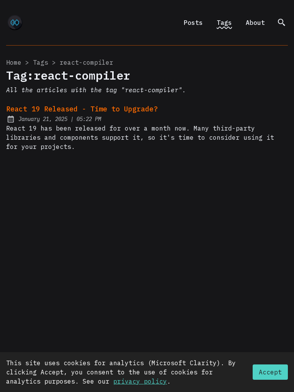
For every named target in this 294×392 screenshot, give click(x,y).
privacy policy (140, 381)
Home (13, 62)
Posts (193, 22)
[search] (282, 22)
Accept (270, 372)
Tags (224, 22)
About (255, 22)
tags (40, 62)
